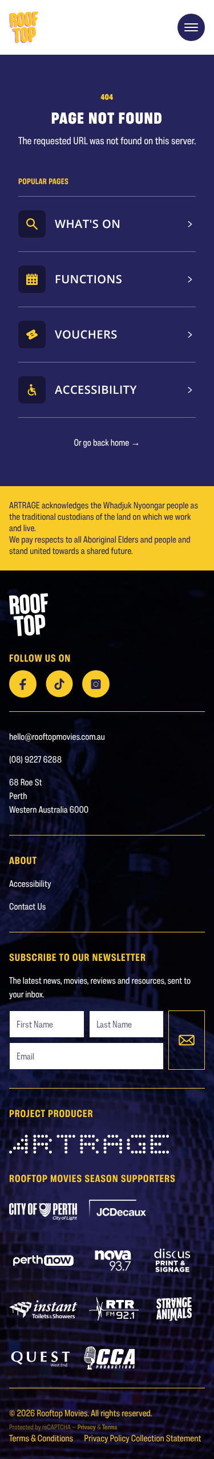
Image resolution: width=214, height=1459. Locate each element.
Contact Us (27, 906)
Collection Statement (166, 1438)
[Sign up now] (186, 1040)
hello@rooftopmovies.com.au (57, 736)
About (23, 860)
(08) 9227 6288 (35, 759)
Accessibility (96, 389)
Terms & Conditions (42, 1438)
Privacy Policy (107, 1438)
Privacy (87, 1427)
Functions (88, 279)
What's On (87, 223)
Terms (110, 1427)
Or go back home (107, 442)
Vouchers (86, 334)
